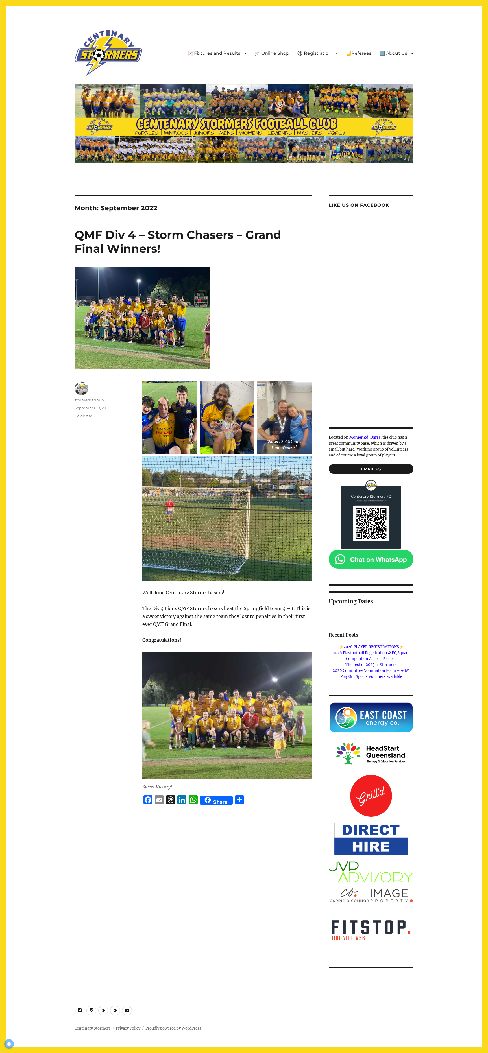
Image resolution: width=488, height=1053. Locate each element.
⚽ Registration (314, 53)
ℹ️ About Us (393, 53)
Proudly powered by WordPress (173, 1028)
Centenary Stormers (93, 1028)
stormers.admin (89, 400)
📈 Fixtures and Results (213, 53)
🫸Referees (358, 53)
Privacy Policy (128, 1028)
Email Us (371, 469)
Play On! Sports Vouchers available (371, 676)
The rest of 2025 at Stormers (371, 664)
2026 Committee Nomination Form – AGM (371, 670)
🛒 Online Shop (271, 53)
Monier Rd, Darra (364, 437)
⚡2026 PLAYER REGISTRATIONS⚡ (371, 647)
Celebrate (83, 416)
